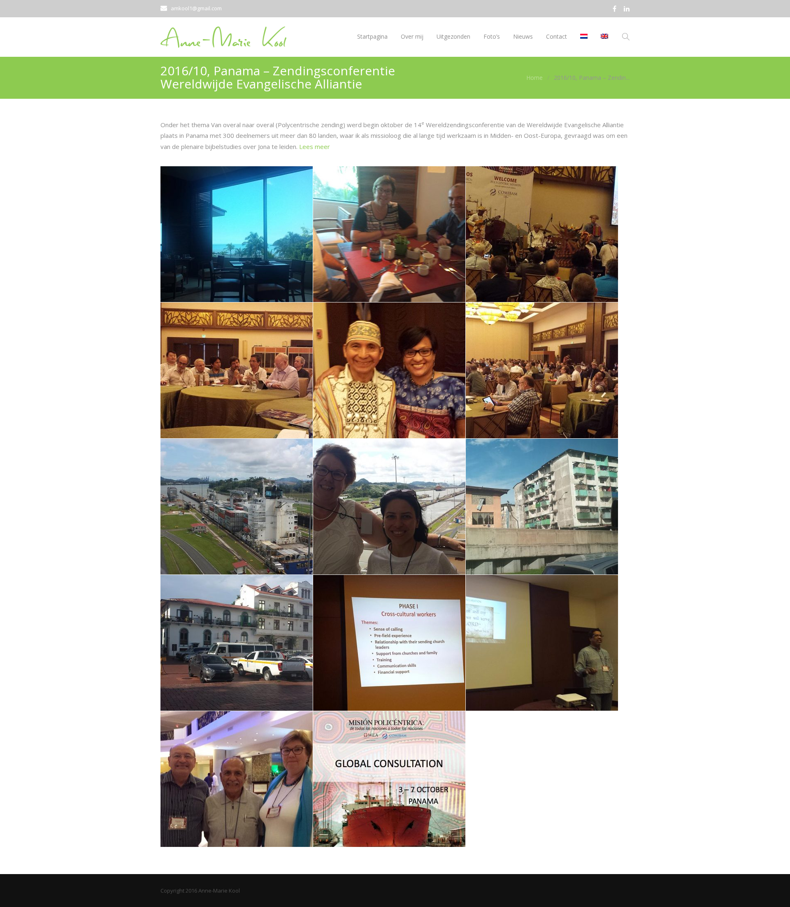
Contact (556, 36)
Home (534, 77)
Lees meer (314, 146)
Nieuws (523, 36)
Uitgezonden (453, 36)
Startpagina (372, 36)
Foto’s (491, 36)
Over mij (412, 36)
